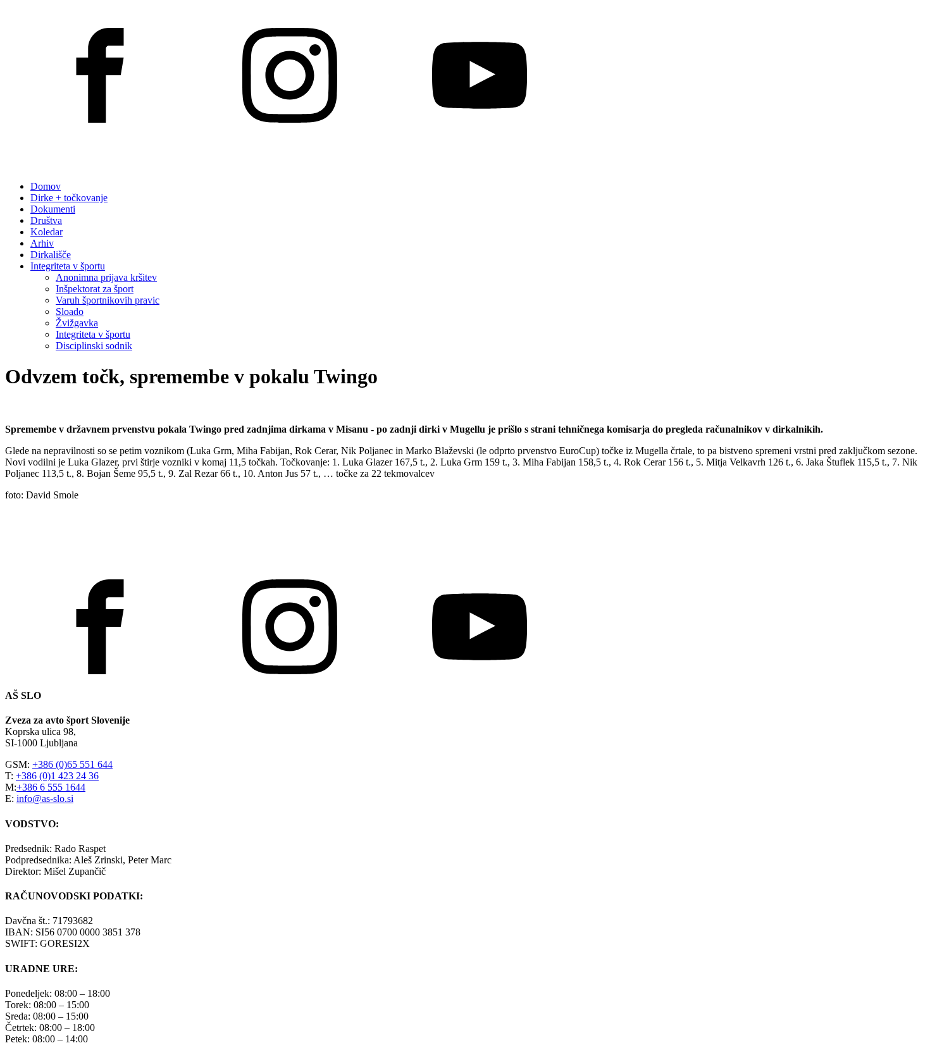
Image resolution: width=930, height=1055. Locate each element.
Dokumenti (52, 209)
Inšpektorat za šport (94, 288)
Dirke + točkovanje (69, 197)
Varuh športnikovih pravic (107, 300)
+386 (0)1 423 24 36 (57, 775)
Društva (46, 220)
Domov (45, 186)
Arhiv (42, 243)
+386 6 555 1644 (50, 787)
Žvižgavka (77, 323)
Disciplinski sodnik (94, 345)
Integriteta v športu (67, 266)
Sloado (70, 311)
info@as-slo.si (44, 798)
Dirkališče (50, 254)
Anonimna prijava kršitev (106, 277)
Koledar (46, 231)
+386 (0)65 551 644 (72, 764)
